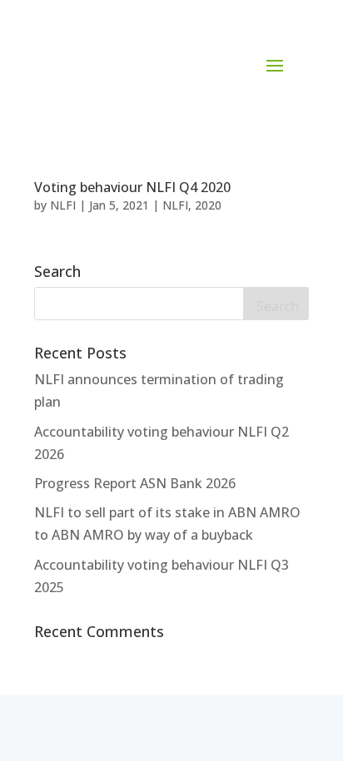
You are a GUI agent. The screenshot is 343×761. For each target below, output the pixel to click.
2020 (208, 205)
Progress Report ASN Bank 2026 (135, 483)
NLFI (63, 205)
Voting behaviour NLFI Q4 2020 (132, 187)
